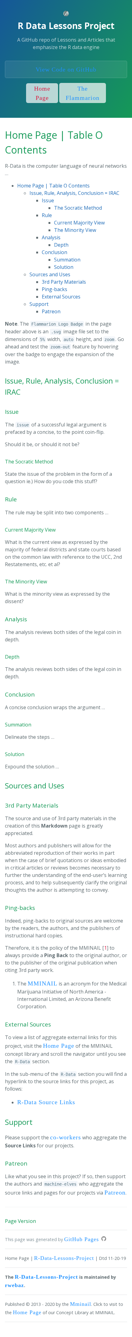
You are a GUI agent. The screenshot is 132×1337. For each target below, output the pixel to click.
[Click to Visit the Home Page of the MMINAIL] (66, 14)
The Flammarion (82, 93)
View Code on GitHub (66, 69)
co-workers (65, 1137)
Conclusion (54, 252)
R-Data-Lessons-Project (64, 1258)
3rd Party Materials (64, 281)
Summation (67, 259)
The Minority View (75, 230)
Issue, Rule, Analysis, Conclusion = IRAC (74, 193)
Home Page (42, 93)
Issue (48, 200)
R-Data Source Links (46, 1102)
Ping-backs (54, 289)
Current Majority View (79, 222)
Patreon (51, 311)
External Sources (61, 296)
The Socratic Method (78, 207)
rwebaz (14, 1285)
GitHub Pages (81, 1239)
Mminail (80, 1304)
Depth (61, 244)
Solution (63, 267)
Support (39, 304)
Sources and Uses (49, 274)
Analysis (51, 237)
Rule (47, 215)
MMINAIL (42, 983)
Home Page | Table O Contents (53, 185)
